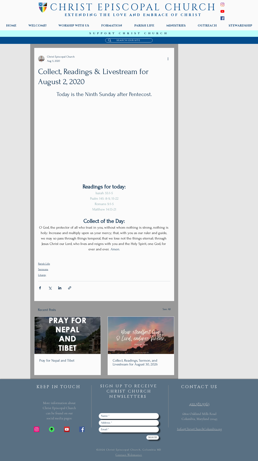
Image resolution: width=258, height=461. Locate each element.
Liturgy (42, 274)
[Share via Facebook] (40, 288)
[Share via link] (70, 288)
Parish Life (44, 263)
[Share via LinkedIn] (60, 288)
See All (167, 309)
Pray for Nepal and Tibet (56, 360)
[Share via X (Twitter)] (50, 288)
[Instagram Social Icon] (36, 429)
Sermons (43, 269)
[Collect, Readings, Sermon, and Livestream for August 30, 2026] (141, 335)
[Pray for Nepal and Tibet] (67, 335)
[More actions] (167, 58)
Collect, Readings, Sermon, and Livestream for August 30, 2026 (135, 362)
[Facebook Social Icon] (82, 429)
